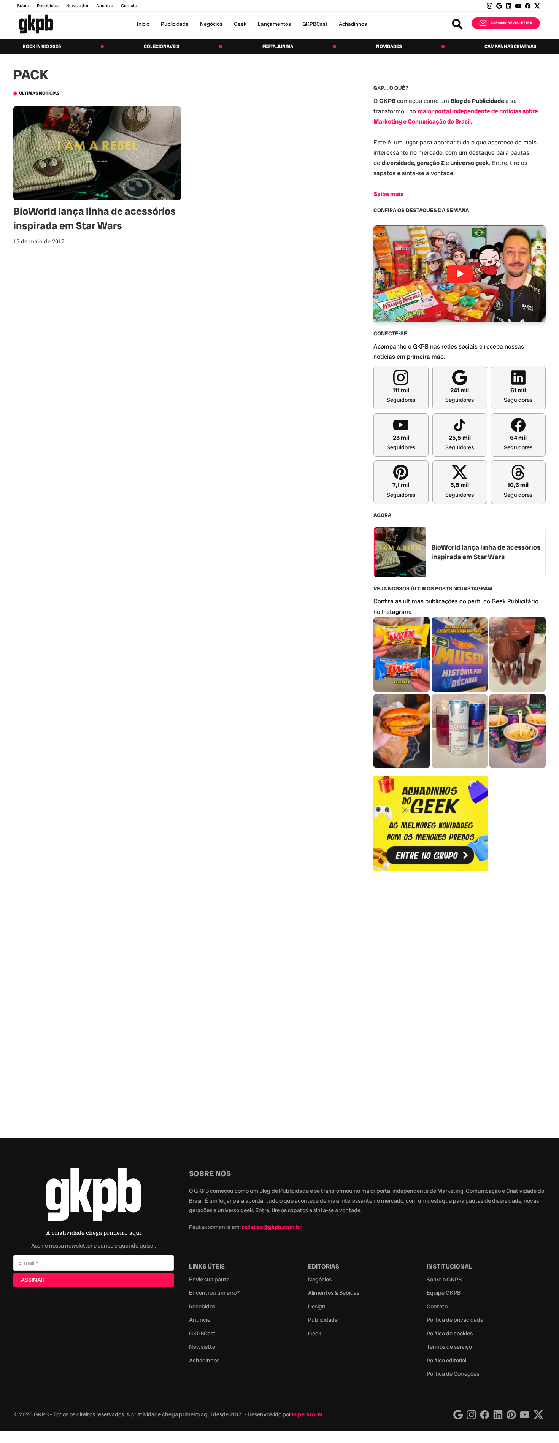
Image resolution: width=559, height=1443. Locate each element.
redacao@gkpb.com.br (272, 1227)
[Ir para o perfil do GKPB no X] (537, 6)
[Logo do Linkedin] (498, 1414)
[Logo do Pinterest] (511, 1414)
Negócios (211, 24)
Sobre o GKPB (444, 1279)
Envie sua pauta (209, 1279)
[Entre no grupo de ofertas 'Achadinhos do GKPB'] (430, 823)
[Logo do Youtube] (524, 1414)
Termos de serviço (449, 1347)
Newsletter (77, 6)
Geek (240, 24)
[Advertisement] (430, 1000)
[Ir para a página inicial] (36, 24)
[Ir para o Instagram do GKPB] (489, 6)
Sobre (23, 6)
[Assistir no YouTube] (459, 273)
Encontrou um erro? (214, 1293)
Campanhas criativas (510, 46)
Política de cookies (450, 1333)
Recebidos (48, 6)
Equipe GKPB (444, 1293)
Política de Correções (453, 1374)
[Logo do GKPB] (93, 1196)
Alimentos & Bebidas (333, 1293)
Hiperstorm (307, 1414)
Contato (437, 1306)
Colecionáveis (161, 46)
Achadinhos (353, 24)
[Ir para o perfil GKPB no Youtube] (518, 6)
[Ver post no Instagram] (401, 654)
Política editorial (446, 1360)
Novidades (389, 46)
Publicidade (175, 24)
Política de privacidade (455, 1320)
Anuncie (104, 6)
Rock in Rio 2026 (42, 46)
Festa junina (277, 46)
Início (143, 24)
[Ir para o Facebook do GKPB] (527, 6)
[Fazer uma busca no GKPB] (457, 24)
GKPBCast (314, 24)
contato (129, 6)
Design (317, 1306)
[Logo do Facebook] (484, 1414)
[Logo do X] (538, 1414)
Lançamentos (274, 24)
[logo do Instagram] (458, 1414)
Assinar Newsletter (511, 23)
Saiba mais (388, 194)
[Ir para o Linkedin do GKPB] (508, 6)
